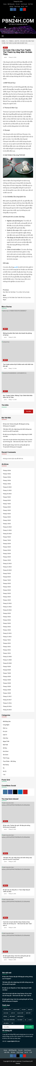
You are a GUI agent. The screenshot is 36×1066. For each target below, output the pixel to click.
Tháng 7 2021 (7, 640)
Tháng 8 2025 (7, 500)
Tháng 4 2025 (7, 513)
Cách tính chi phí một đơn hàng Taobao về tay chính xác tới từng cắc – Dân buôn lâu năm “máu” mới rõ (17, 440)
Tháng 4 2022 (7, 620)
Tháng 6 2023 (7, 583)
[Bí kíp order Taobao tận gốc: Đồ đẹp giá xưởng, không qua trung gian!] (18, 812)
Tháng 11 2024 (7, 530)
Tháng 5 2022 (7, 616)
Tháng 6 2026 (7, 470)
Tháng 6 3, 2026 (12, 927)
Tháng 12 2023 (7, 563)
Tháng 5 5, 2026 (12, 337)
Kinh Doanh (24, 4)
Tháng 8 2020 (7, 670)
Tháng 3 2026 (7, 477)
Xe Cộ (22, 6)
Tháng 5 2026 (7, 473)
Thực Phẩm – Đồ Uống (9, 761)
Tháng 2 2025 (7, 520)
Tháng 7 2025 (7, 503)
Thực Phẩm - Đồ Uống (9, 1019)
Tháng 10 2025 (7, 493)
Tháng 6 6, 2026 (12, 861)
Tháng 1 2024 (7, 560)
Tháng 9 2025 (7, 497)
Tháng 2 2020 (7, 689)
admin (5, 57)
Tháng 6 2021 (7, 643)
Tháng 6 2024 (7, 543)
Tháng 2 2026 (7, 480)
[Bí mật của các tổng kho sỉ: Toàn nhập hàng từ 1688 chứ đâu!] (18, 877)
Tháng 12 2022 (7, 603)
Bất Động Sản (11, 4)
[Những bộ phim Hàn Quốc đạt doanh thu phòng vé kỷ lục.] (18, 320)
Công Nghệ (6, 724)
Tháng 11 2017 (7, 696)
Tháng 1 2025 (7, 523)
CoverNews (25, 1061)
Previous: (16, 291)
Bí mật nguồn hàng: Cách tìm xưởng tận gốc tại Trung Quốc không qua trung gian (16, 446)
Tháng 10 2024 (7, 533)
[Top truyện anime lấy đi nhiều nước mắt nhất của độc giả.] (18, 351)
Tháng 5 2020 (7, 680)
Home (5, 4)
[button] (3, 36)
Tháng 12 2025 (7, 487)
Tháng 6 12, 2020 (12, 57)
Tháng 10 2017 (7, 699)
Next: (17, 297)
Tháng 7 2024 (7, 540)
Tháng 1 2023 (7, 600)
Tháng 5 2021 (7, 646)
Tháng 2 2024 (7, 557)
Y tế (26, 6)
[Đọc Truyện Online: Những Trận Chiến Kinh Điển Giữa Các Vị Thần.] (18, 382)
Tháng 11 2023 (7, 567)
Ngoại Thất (6, 741)
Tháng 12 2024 (7, 527)
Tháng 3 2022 (7, 623)
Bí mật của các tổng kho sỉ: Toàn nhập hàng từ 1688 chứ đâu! (17, 435)
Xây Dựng (6, 764)
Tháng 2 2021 (7, 650)
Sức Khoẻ (5, 751)
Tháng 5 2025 (7, 510)
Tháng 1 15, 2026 (13, 368)
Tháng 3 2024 (7, 553)
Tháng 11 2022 (7, 606)
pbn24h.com (18, 21)
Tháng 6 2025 (7, 507)
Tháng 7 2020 (7, 673)
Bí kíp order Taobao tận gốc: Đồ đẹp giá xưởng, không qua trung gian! (16, 425)
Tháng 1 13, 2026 (13, 399)
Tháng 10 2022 (7, 610)
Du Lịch (18, 4)
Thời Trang (17, 6)
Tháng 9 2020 (7, 666)
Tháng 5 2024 (7, 547)
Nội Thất (30, 4)
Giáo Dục (5, 738)
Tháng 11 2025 (7, 490)
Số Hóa (11, 6)
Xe (3, 768)
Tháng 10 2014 (7, 709)
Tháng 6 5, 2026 (12, 893)
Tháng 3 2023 (7, 593)
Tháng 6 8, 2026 (12, 829)
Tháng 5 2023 (7, 586)
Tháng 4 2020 (7, 683)
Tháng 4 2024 (7, 550)
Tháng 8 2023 (7, 576)
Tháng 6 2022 (7, 613)
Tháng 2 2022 (7, 626)
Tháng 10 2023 (7, 570)
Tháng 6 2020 (7, 676)
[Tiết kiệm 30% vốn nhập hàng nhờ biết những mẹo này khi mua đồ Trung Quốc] (18, 845)
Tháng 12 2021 (7, 633)
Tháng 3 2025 (7, 517)
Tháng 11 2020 (7, 660)
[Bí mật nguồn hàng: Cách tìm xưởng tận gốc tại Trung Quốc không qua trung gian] (18, 943)
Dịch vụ (5, 728)
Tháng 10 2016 (7, 706)
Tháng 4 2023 (7, 590)
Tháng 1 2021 (7, 653)
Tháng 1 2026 (7, 483)
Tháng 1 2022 (7, 630)
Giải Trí (5, 47)
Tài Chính (5, 754)
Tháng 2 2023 (7, 596)
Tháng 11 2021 (7, 636)
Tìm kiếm (5, 405)
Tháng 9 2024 (7, 537)
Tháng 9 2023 (7, 573)
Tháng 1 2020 (7, 693)
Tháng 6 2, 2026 (12, 959)
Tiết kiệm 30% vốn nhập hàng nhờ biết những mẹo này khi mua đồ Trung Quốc (17, 430)
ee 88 (16, 267)
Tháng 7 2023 (7, 580)
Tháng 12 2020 (7, 656)
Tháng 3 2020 (7, 686)
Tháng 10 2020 (7, 663)
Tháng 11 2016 (7, 703)
